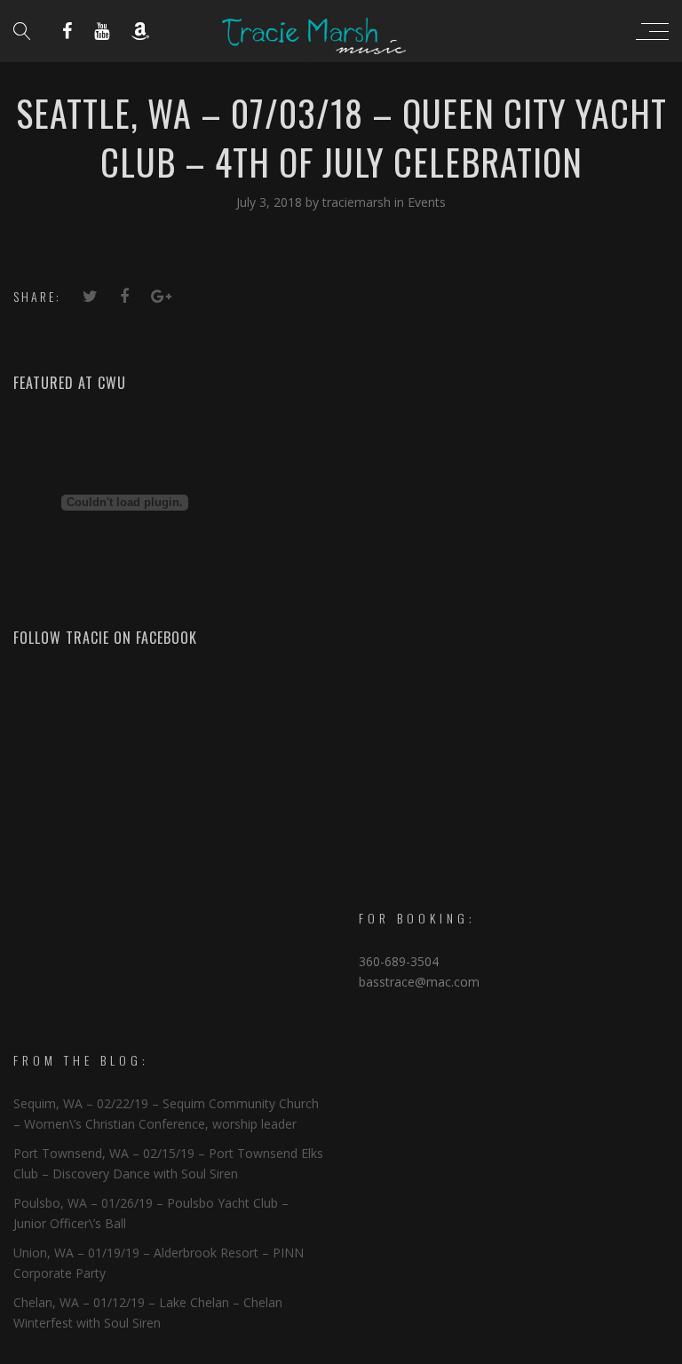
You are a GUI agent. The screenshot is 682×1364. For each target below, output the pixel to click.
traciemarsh (358, 202)
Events (427, 202)
